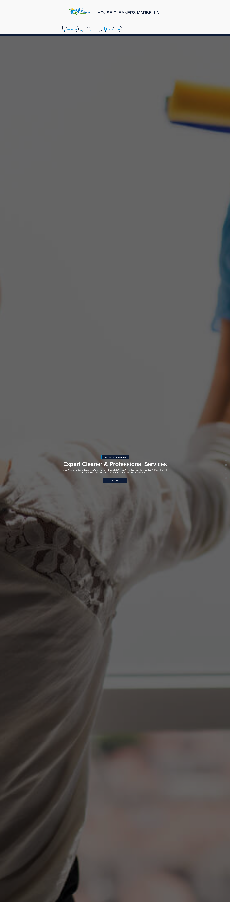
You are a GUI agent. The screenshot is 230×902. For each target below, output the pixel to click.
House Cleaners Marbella (128, 12)
